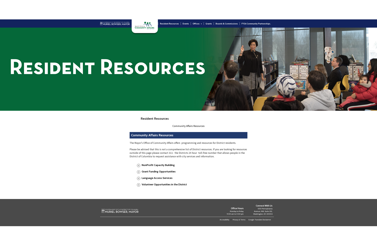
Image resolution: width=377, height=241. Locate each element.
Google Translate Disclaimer (259, 220)
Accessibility (224, 220)
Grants (209, 23)
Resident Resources (169, 23)
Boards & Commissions (227, 23)
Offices (196, 23)
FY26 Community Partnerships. (256, 23)
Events (186, 23)
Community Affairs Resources (188, 126)
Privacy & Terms (239, 220)
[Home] (115, 31)
